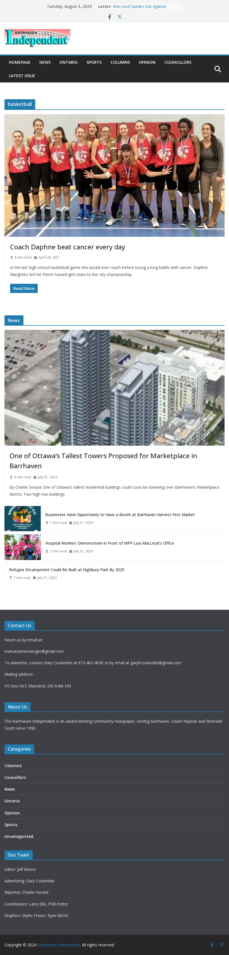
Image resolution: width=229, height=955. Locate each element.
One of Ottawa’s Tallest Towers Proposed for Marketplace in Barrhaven (103, 460)
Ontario (68, 62)
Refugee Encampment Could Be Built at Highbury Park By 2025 (146, 9)
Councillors (177, 62)
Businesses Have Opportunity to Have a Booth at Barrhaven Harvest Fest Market (120, 514)
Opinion (147, 62)
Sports (94, 62)
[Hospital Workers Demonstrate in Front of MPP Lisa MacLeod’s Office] (22, 547)
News (45, 62)
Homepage (19, 62)
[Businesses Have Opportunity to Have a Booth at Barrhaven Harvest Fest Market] (22, 518)
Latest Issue (22, 75)
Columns (120, 62)
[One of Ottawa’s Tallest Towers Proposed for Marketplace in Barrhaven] (114, 388)
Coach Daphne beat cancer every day (67, 246)
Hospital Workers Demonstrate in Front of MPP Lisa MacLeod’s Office (109, 543)
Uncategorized (18, 836)
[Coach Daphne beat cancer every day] (114, 175)
